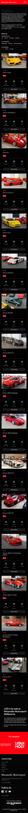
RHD (6, 49)
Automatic (4, 43)
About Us (3, 765)
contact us (4, 22)
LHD (2, 49)
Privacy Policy (5, 795)
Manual (10, 43)
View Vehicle (14, 89)
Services (3, 764)
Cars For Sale (4, 762)
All (2, 38)
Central (11, 49)
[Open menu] (25, 2)
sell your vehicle (16, 27)
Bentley (17, 38)
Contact (3, 767)
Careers (3, 771)
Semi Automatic (18, 43)
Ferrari (6, 38)
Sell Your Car (4, 769)
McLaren (11, 38)
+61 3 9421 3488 (5, 782)
